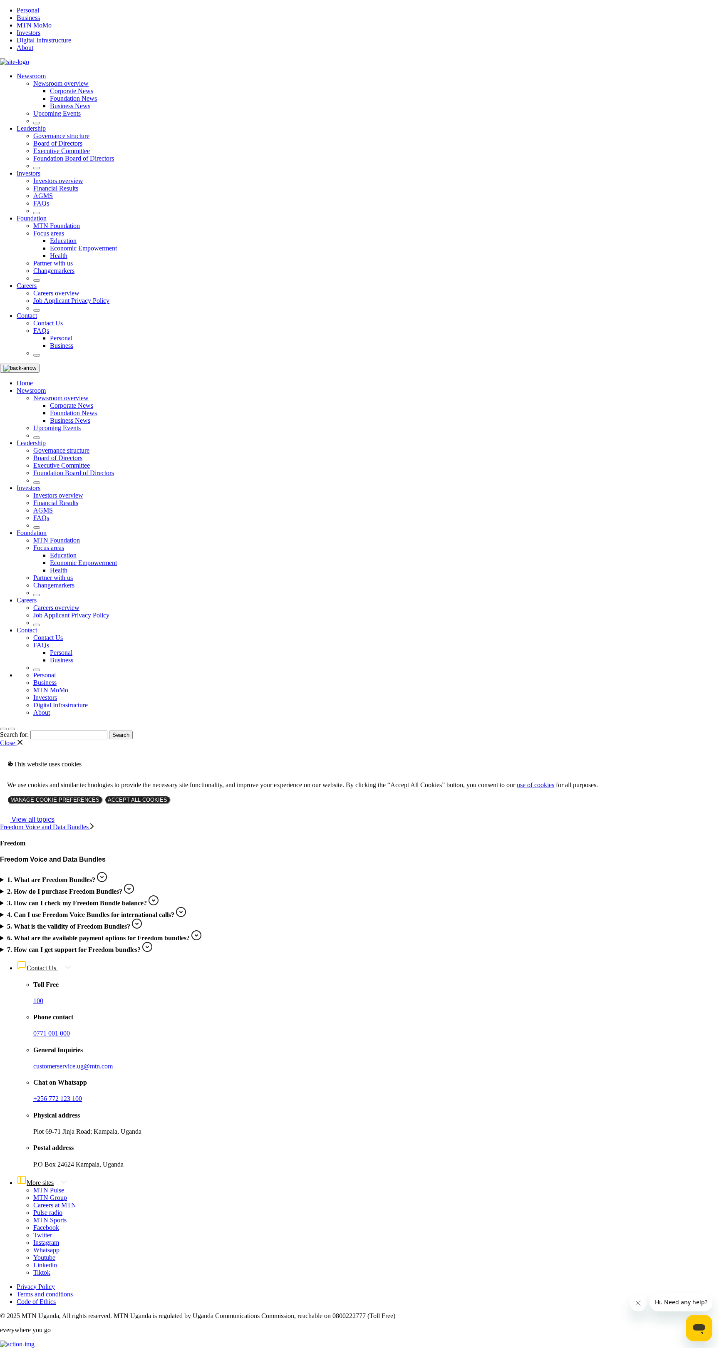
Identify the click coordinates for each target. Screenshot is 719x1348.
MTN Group (50, 1197)
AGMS (43, 195)
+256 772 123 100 (57, 1098)
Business (28, 17)
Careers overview (56, 293)
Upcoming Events (57, 113)
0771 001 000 (51, 1033)
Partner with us (53, 263)
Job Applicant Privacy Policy (71, 300)
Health (58, 255)
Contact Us (48, 323)
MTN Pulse (48, 1190)
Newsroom (31, 75)
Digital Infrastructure (44, 40)
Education (63, 240)
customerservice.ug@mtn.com (73, 1066)
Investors (28, 32)
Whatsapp (46, 1250)
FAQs (41, 203)
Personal (28, 10)
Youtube (44, 1257)
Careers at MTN (54, 1205)
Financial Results (55, 188)
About (25, 47)
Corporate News (71, 90)
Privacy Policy (36, 1286)
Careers (27, 285)
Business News (70, 105)
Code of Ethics (36, 1301)
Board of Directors (57, 143)
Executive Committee (61, 150)
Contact (27, 315)
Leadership (31, 128)
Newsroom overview (61, 83)
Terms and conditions (45, 1294)
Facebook (46, 1227)
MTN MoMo (34, 25)
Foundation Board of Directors (73, 158)
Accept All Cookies (137, 800)
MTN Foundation (56, 225)
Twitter (42, 1235)
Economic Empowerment (83, 248)
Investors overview (58, 180)
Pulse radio (47, 1212)
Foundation (32, 218)
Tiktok (41, 1272)
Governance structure (61, 135)
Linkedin (45, 1265)
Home (25, 383)
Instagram (46, 1242)
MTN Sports (50, 1220)
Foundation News (73, 98)
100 (38, 1000)
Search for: (14, 734)
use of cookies (535, 784)
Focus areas (48, 233)
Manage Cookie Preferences (54, 800)
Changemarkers (53, 270)
